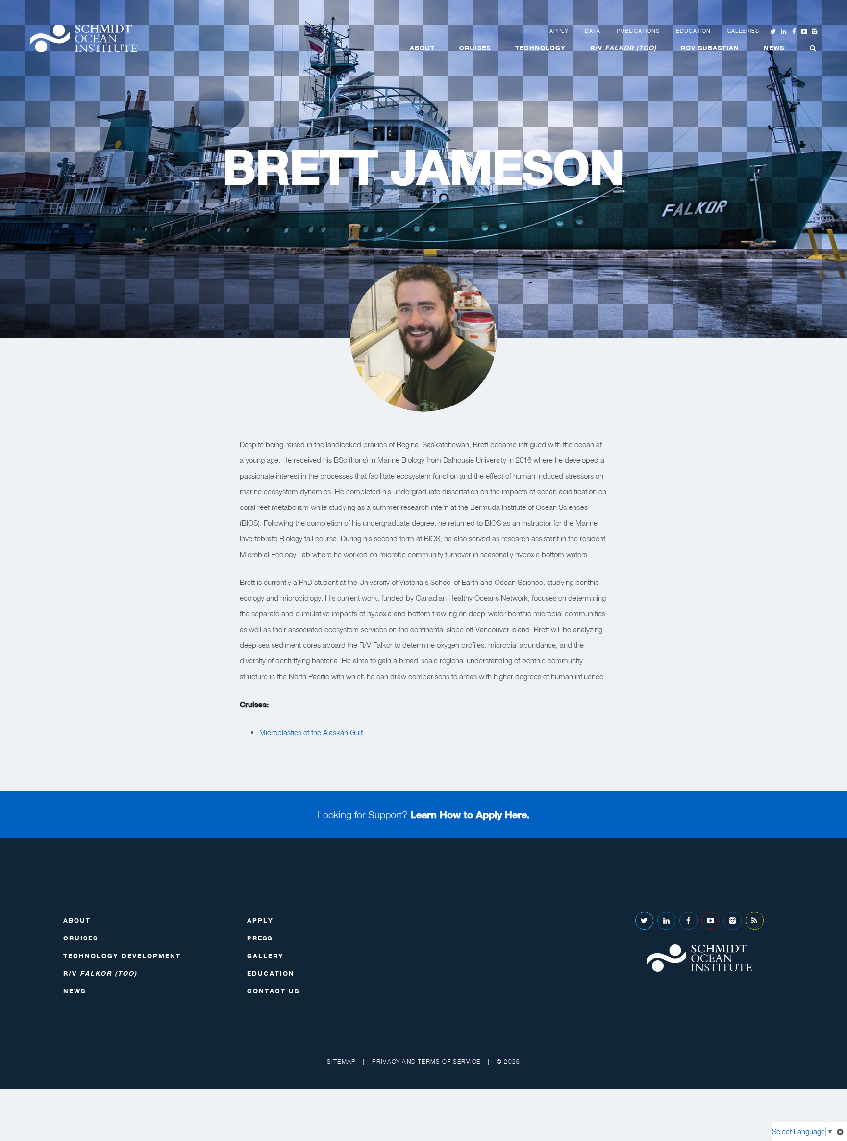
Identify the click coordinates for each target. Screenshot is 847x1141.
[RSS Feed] (755, 921)
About (422, 47)
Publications (638, 30)
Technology (540, 47)
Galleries (743, 30)
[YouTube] (710, 921)
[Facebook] (688, 921)
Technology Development (122, 956)
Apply (559, 30)
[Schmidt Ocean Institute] (83, 38)
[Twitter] (644, 921)
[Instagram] (732, 921)
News (774, 47)
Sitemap (341, 1061)
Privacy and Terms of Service (426, 1061)
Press (260, 938)
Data (592, 30)
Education (693, 30)
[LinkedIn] (666, 921)
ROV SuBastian (710, 47)
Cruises (475, 47)
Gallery (265, 956)
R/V (623, 47)
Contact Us (273, 991)
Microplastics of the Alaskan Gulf (311, 732)
